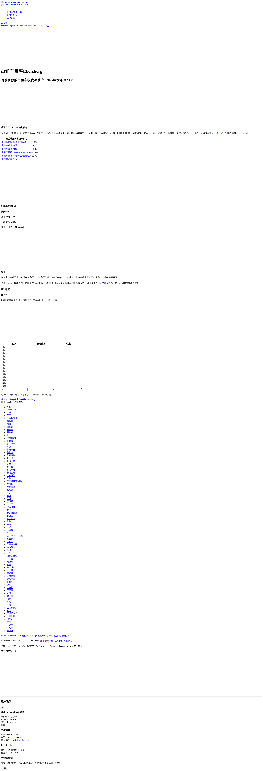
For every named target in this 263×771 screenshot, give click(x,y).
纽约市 (10, 559)
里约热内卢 (12, 607)
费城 (9, 584)
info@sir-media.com (20, 740)
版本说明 (44, 641)
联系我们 (59, 641)
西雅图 (10, 582)
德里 (9, 495)
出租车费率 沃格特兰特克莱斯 (16, 156)
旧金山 (10, 516)
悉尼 (9, 498)
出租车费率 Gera (9, 159)
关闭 (4, 768)
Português (35, 25)
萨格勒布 (11, 576)
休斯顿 (10, 421)
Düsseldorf (11, 410)
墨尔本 (10, 452)
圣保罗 (10, 447)
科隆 (9, 550)
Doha (9, 407)
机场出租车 (63, 635)
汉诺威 (10, 530)
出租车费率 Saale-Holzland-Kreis (17, 152)
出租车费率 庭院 (9, 145)
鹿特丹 (10, 630)
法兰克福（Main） (15, 536)
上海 (9, 412)
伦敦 (9, 424)
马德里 (10, 625)
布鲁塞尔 (11, 487)
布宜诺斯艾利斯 (14, 481)
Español (19, 25)
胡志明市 (11, 567)
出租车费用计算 (14, 12)
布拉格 (10, 484)
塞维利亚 (11, 449)
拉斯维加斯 (12, 507)
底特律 (10, 490)
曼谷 (9, 521)
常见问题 (68, 641)
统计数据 (11, 18)
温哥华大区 (12, 544)
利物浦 (10, 429)
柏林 (9, 524)
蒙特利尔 (11, 579)
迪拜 (9, 593)
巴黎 (9, 478)
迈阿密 (10, 590)
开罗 (9, 493)
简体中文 (44, 25)
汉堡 (9, 527)
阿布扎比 (11, 616)
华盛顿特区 (12, 438)
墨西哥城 (11, 455)
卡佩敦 (10, 441)
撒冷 (9, 510)
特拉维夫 (11, 547)
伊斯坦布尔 (12, 418)
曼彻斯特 (11, 518)
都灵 (9, 599)
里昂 (9, 605)
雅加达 (10, 619)
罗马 (9, 564)
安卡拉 (10, 467)
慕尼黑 (10, 504)
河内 (9, 533)
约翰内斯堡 (12, 556)
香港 (9, 622)
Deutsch (4, 25)
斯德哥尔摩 (12, 513)
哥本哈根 (11, 444)
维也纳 (10, 562)
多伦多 (10, 458)
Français (27, 25)
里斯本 (10, 602)
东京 (9, 415)
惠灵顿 (10, 501)
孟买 (9, 464)
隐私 (52, 641)
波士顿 (10, 539)
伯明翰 (10, 427)
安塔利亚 (11, 470)
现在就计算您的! (18, 399)
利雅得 (10, 432)
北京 (9, 435)
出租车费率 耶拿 (9, 149)
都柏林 (10, 596)
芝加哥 (10, 570)
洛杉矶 (10, 541)
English (11, 25)
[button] (5, 23)
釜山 (9, 610)
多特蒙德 (11, 461)
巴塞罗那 (11, 475)
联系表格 (108, 283)
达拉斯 (10, 587)
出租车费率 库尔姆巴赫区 (14, 142)
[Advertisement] (83, 46)
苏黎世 (10, 573)
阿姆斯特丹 (12, 613)
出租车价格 (12, 15)
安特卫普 (11, 472)
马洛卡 (10, 628)
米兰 (9, 553)
